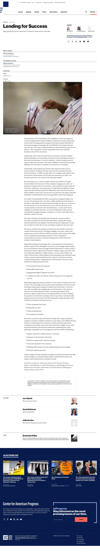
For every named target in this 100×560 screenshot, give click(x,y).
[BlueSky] (21, 519)
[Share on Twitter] (68, 41)
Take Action (54, 12)
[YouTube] (11, 519)
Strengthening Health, (82, 37)
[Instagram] (14, 519)
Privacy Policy (80, 537)
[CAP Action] (8, 537)
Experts (28, 12)
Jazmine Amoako (55, 485)
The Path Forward (25, 2)
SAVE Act (39, 2)
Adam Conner (79, 485)
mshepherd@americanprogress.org (11, 66)
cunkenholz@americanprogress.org (11, 56)
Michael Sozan (6, 485)
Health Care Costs (60, 2)
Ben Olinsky (12, 485)
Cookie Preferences (81, 543)
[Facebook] (7, 519)
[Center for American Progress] (6, 7)
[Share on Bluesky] (80, 41)
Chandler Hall (30, 485)
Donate (92, 12)
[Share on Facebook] (72, 41)
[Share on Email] (84, 41)
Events (37, 12)
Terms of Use (79, 536)
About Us (64, 12)
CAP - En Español (80, 539)
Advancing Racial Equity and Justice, (76, 35)
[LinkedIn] (17, 519)
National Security (48, 2)
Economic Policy (30, 435)
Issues (20, 12)
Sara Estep (61, 485)
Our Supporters (80, 541)
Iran (33, 2)
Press (44, 12)
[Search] (86, 13)
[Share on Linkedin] (76, 41)
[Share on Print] (88, 41)
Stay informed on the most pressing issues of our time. (70, 511)
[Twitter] (4, 519)
